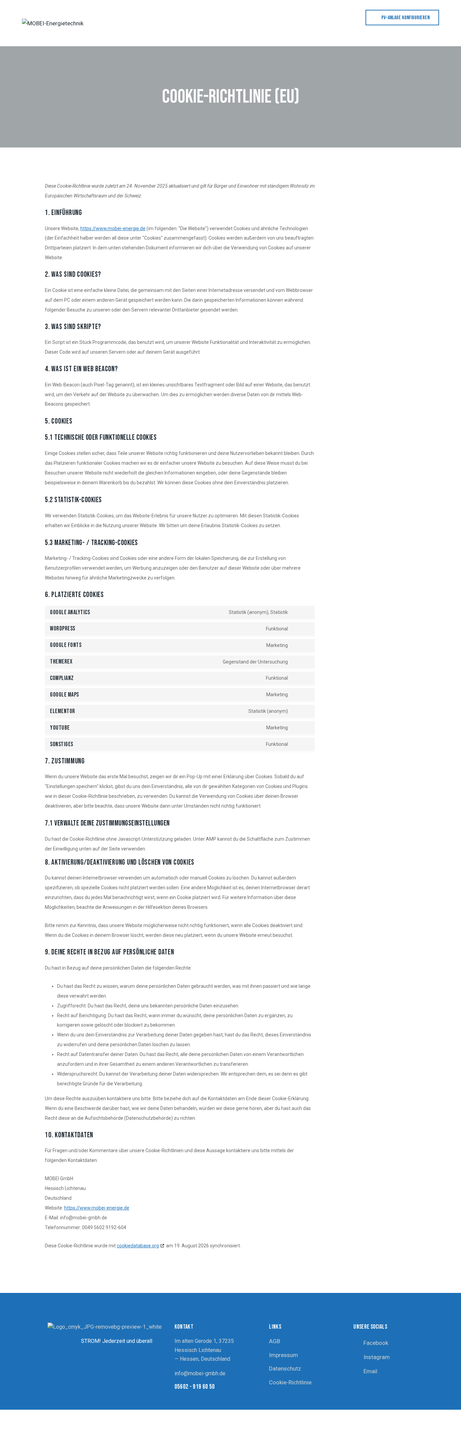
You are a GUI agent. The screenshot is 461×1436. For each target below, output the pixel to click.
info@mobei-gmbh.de (199, 1373)
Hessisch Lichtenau (197, 1350)
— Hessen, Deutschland (202, 1359)
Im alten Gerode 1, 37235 (204, 1341)
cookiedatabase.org (138, 1245)
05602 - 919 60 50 (194, 1387)
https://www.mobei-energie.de (112, 228)
